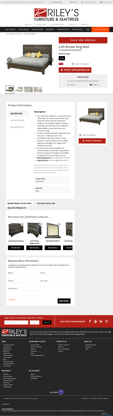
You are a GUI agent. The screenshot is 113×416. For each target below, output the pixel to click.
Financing (84, 24)
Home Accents (63, 29)
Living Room (23, 29)
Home (7, 34)
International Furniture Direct (71, 50)
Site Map (94, 398)
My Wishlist (34, 378)
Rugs (88, 29)
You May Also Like (46, 203)
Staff (87, 349)
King (62, 58)
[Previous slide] (12, 232)
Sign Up (47, 322)
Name (11, 273)
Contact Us (72, 24)
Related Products (17, 208)
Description (16, 113)
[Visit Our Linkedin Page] (101, 321)
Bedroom (50, 29)
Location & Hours (57, 24)
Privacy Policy (85, 398)
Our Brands (7, 366)
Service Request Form (37, 355)
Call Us (72, 85)
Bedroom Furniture (16, 34)
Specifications (17, 120)
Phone (11, 281)
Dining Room (37, 29)
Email (43, 273)
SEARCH (74, 2)
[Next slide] (68, 232)
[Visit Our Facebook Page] (90, 321)
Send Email (64, 301)
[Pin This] (61, 64)
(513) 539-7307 (57, 2)
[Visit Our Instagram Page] (106, 321)
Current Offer (41, 24)
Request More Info (94, 141)
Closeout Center (100, 29)
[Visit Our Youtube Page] (96, 321)
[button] (50, 60)
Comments (13, 289)
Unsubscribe (7, 387)
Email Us (95, 85)
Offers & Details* (103, 398)
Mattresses (10, 29)
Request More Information (76, 70)
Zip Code (44, 281)
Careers (60, 351)
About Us (28, 24)
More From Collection (19, 203)
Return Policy (17, 127)
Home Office (77, 29)
